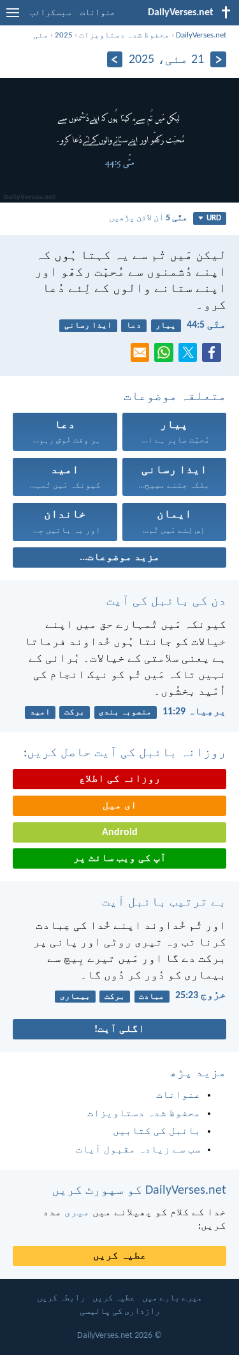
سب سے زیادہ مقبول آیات (138, 1150)
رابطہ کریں (61, 1298)
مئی (40, 35)
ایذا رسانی (88, 325)
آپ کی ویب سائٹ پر (119, 858)
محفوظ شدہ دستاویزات (124, 35)
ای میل (120, 806)
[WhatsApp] (166, 353)
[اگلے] (115, 59)
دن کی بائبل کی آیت (166, 601)
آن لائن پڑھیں (148, 218)
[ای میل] (143, 356)
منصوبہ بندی (125, 712)
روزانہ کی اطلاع (120, 779)
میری (77, 1213)
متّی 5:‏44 (206, 325)
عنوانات (97, 13)
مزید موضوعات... (120, 557)
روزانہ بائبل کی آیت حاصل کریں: (125, 753)
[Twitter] (190, 356)
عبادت (151, 996)
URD (213, 218)
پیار (166, 325)
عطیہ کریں (120, 1256)
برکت (74, 712)
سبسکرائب (50, 13)
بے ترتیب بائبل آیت (164, 902)
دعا (133, 325)
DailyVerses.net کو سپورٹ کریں (139, 1190)
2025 (64, 35)
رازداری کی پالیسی (120, 1311)
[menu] (12, 18)
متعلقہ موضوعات (175, 396)
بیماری (75, 996)
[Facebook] (214, 356)
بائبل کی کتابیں (157, 1131)
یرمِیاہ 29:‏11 (194, 712)
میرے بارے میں (172, 1298)
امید (40, 712)
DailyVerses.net (201, 35)
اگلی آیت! (119, 1029)
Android (120, 832)
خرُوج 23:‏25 (200, 996)
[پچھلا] (218, 59)
